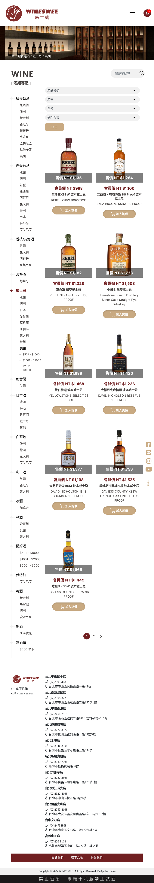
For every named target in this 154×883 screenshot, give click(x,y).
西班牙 (24, 124)
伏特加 (21, 575)
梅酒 (23, 408)
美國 (48, 56)
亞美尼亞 (26, 143)
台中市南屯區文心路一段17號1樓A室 (73, 830)
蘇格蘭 (24, 323)
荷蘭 (23, 342)
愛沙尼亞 (26, 617)
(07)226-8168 (58, 841)
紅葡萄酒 (22, 98)
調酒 (19, 626)
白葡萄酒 (22, 166)
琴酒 (19, 517)
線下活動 (77, 857)
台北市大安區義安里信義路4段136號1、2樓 (77, 814)
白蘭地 (21, 437)
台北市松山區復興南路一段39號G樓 (72, 734)
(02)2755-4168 (58, 809)
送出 (54, 127)
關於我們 (57, 857)
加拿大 (24, 508)
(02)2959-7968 (58, 761)
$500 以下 (27, 649)
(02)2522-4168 (58, 793)
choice (112, 871)
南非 (23, 217)
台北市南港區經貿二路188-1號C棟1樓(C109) (78, 718)
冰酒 (19, 501)
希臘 (23, 185)
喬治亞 (24, 137)
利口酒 (21, 472)
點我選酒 (24, 56)
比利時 (24, 329)
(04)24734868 (58, 825)
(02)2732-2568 (58, 777)
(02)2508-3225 (58, 697)
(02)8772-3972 (58, 729)
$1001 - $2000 (32, 360)
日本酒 (21, 395)
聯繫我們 (97, 857)
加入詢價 (71, 210)
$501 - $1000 (31, 354)
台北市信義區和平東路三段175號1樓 (73, 782)
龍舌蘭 (21, 379)
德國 (23, 179)
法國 (23, 111)
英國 (23, 479)
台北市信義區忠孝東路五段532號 (70, 750)
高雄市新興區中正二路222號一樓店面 (73, 846)
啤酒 (19, 591)
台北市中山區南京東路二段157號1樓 (73, 702)
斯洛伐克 (26, 633)
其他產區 (26, 150)
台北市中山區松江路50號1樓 (67, 798)
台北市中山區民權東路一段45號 (70, 686)
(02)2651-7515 (58, 713)
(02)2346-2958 (58, 745)
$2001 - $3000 (27, 368)
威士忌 (37, 56)
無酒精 (21, 643)
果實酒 (24, 415)
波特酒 (21, 274)
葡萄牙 (24, 130)
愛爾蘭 (24, 316)
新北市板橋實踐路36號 (64, 766)
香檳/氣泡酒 (25, 239)
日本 (23, 310)
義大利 (24, 118)
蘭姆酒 (21, 546)
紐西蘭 (24, 105)
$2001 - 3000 (29, 565)
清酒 (23, 402)
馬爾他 (24, 604)
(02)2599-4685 (58, 682)
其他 (23, 427)
